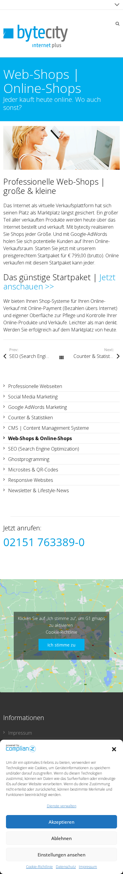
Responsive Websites (30, 480)
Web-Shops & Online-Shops (40, 438)
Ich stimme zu (61, 644)
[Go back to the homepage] (35, 36)
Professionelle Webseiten (35, 386)
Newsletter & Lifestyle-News (38, 490)
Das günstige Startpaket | (59, 282)
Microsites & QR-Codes (33, 469)
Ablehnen (61, 838)
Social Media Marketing (33, 396)
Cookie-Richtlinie (39, 866)
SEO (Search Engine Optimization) (35, 356)
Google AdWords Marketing (37, 407)
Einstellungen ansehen (61, 855)
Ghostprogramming (28, 459)
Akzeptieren (61, 822)
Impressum (88, 866)
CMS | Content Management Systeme (48, 428)
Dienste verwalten (61, 805)
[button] (114, 749)
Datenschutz (66, 866)
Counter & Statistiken (95, 356)
